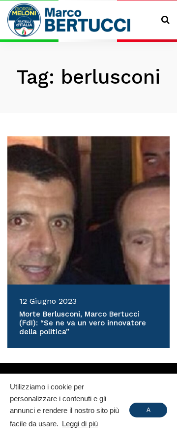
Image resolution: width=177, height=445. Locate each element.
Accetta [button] (148, 412)
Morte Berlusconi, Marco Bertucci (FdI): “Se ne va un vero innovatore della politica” (82, 323)
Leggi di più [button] (80, 423)
